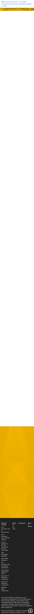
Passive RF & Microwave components (5, 577)
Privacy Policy (26, 499)
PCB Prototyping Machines (4, 554)
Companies (22, 523)
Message (4, 479)
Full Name (4, 455)
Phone (3, 471)
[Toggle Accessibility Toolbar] (30, 610)
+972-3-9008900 (9, 515)
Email (3, 463)
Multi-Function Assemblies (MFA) (5, 571)
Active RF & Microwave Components (4, 583)
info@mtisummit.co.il (8, 519)
